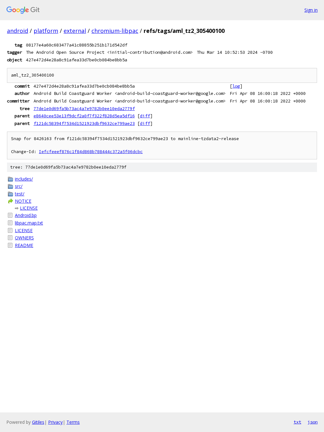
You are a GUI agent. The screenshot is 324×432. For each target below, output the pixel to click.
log (236, 86)
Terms (73, 422)
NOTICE (23, 201)
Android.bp (26, 215)
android (17, 30)
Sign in (311, 10)
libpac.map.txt (29, 223)
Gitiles (38, 422)
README (24, 245)
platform (46, 30)
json (313, 422)
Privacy (55, 422)
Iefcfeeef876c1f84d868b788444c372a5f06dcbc (91, 151)
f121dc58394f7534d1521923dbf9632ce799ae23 (84, 123)
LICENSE (29, 208)
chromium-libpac (114, 30)
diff (145, 116)
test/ (19, 194)
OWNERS (24, 238)
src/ (18, 186)
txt (297, 422)
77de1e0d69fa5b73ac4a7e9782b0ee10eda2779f (84, 108)
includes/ (24, 179)
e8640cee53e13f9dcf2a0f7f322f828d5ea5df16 (84, 116)
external (75, 30)
